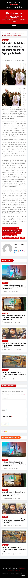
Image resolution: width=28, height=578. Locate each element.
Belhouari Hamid (8, 60)
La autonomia (23, 574)
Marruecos (6, 235)
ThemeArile (17, 570)
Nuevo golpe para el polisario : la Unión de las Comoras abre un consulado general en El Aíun (13, 318)
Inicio (3, 32)
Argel (17, 228)
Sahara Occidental (8, 237)
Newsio (10, 570)
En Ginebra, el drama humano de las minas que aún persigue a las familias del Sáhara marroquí (14, 287)
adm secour (7, 291)
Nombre (4, 410)
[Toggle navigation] (14, 26)
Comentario (5, 398)
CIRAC (5, 232)
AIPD (12, 228)
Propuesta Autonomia (14, 15)
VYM (23, 237)
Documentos (5, 573)
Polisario (14, 235)
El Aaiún (18, 232)
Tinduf (16, 237)
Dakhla (11, 232)
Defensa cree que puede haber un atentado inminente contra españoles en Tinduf (14, 374)
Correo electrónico (7, 416)
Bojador (13, 230)
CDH (20, 230)
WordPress (22, 568)
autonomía (6, 230)
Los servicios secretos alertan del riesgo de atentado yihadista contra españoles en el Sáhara (14, 345)
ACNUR (5, 228)
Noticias (12, 573)
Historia (17, 573)
